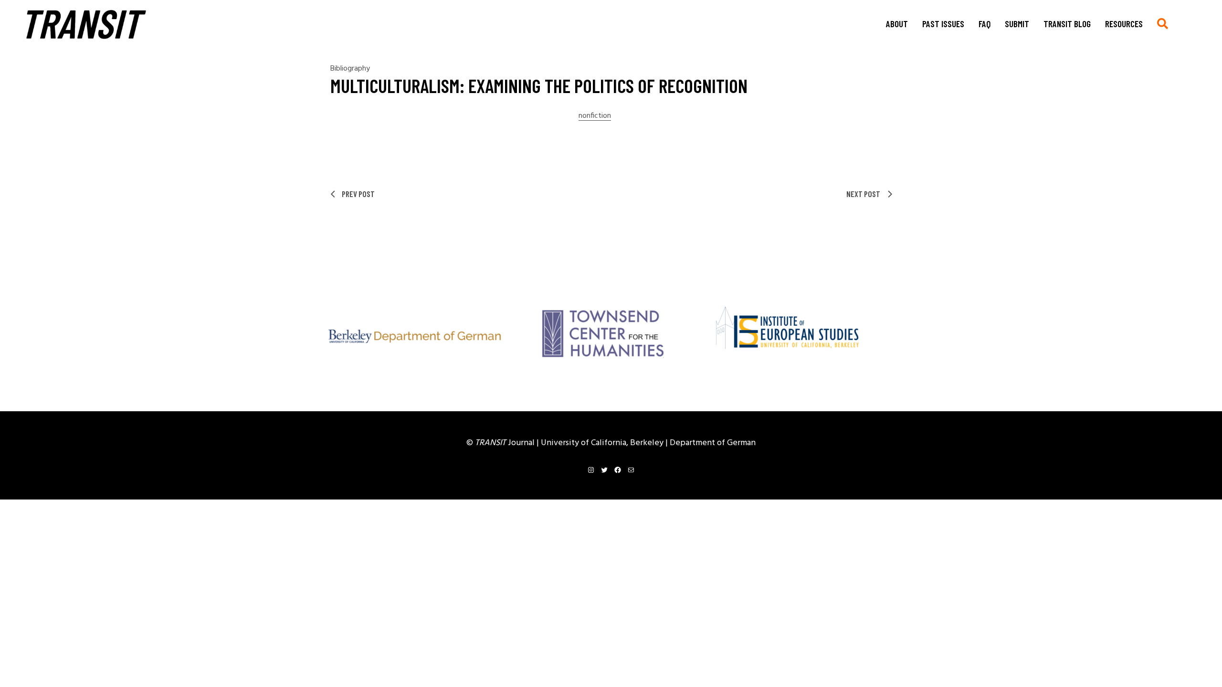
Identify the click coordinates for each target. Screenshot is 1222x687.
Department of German (713, 443)
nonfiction (595, 116)
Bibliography (350, 68)
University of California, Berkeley (603, 443)
